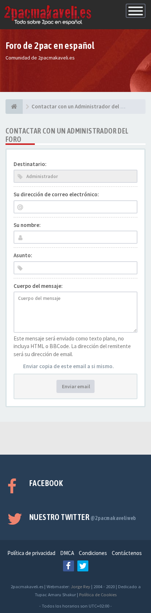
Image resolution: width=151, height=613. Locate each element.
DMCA (67, 553)
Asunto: (23, 255)
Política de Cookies (98, 594)
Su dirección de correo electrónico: (56, 194)
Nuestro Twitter (82, 517)
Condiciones (93, 553)
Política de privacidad (31, 553)
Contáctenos (127, 553)
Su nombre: (27, 224)
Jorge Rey (80, 586)
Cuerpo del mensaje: (38, 285)
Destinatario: (30, 164)
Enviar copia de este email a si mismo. (68, 366)
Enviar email (75, 386)
